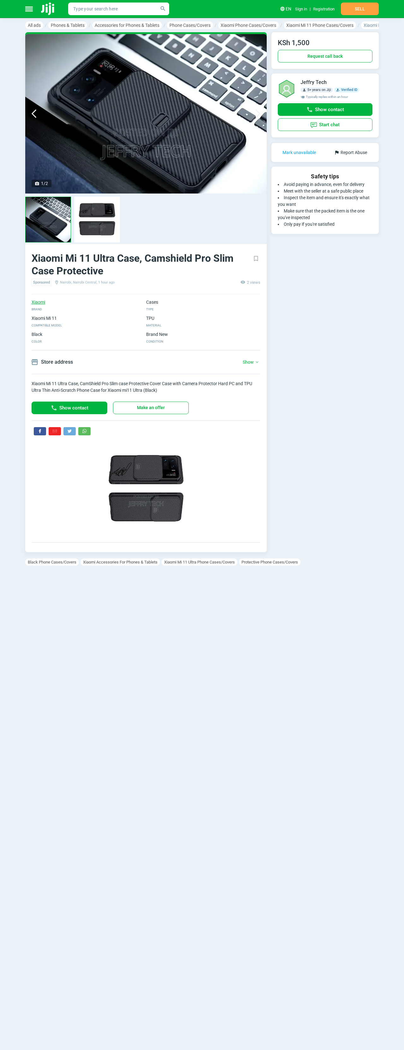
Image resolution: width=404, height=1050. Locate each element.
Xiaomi (38, 302)
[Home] (48, 9)
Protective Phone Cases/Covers (269, 562)
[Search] (163, 9)
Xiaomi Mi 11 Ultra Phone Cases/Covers (199, 562)
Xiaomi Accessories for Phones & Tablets (120, 562)
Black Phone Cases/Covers (52, 562)
